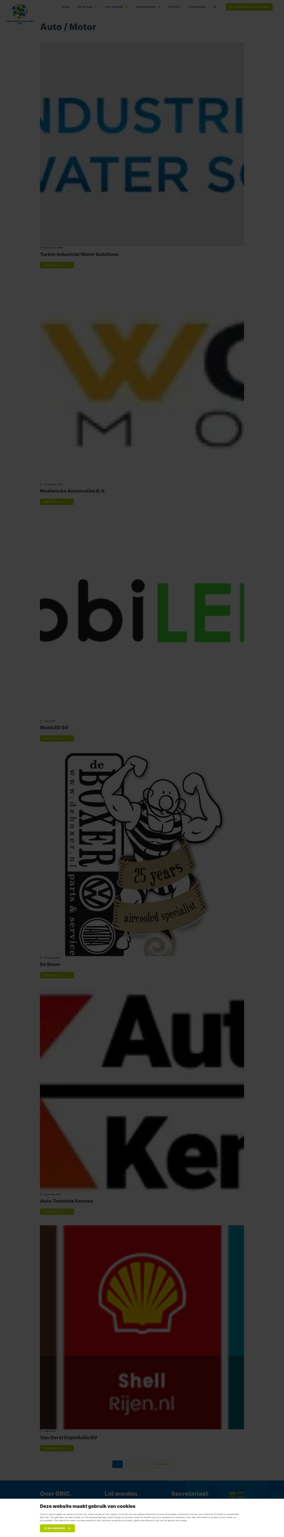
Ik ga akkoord (55, 1528)
